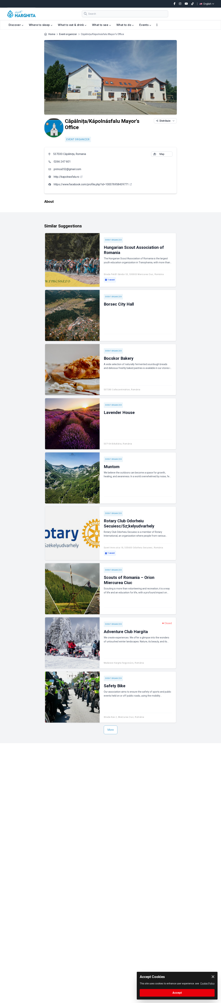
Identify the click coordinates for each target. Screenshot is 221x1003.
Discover (15, 25)
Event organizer (68, 34)
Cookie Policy (207, 983)
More (110, 729)
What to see (100, 25)
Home (51, 34)
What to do (124, 25)
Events (144, 25)
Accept (177, 992)
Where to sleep (40, 25)
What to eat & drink (71, 25)
